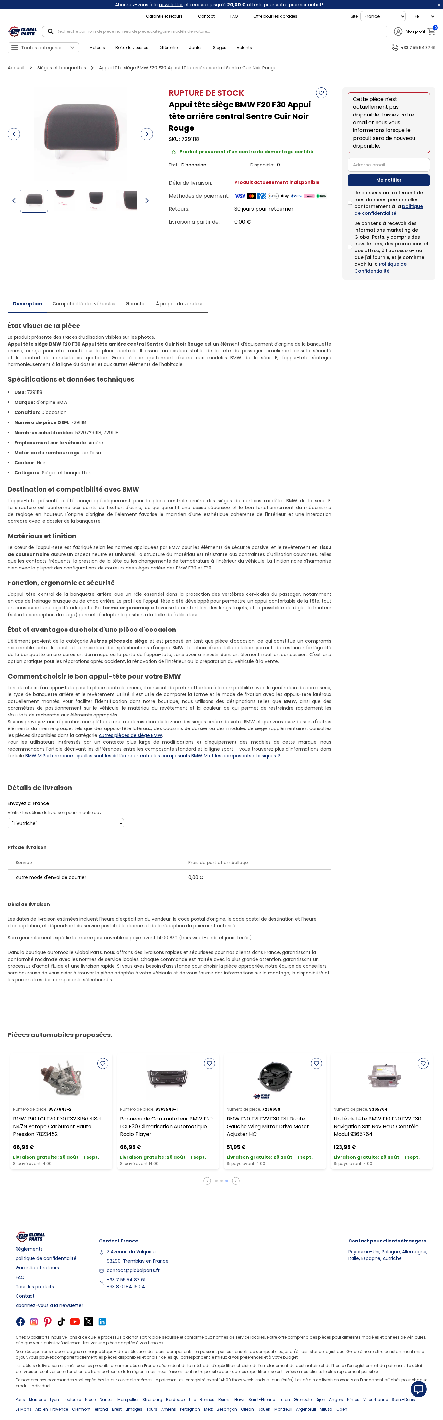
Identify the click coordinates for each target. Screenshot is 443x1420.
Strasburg (152, 1399)
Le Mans (23, 1409)
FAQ (234, 16)
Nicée (90, 1399)
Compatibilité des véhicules (84, 303)
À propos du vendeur (179, 303)
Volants (244, 47)
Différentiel (169, 47)
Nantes (107, 1399)
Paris (20, 1399)
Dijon (320, 1399)
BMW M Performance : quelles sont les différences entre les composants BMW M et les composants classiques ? (152, 756)
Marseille (37, 1399)
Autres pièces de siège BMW (130, 735)
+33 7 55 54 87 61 (126, 1280)
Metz (208, 1409)
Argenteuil (306, 1409)
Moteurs (97, 47)
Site (354, 16)
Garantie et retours (164, 16)
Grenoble (303, 1399)
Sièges (219, 47)
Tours (151, 1409)
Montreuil (283, 1409)
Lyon (54, 1399)
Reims (224, 1399)
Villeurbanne (375, 1399)
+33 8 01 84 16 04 (126, 1286)
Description (27, 303)
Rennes (207, 1399)
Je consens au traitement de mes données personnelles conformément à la (388, 203)
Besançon (227, 1409)
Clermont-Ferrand (90, 1409)
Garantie (136, 303)
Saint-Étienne (261, 1399)
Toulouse (72, 1399)
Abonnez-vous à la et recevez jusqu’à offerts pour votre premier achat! (219, 4)
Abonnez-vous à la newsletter (49, 1305)
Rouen (264, 1409)
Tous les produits (35, 1286)
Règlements (29, 1249)
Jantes (196, 47)
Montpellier (127, 1399)
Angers (336, 1399)
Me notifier (389, 180)
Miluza (326, 1409)
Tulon (284, 1399)
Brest (117, 1409)
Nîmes (353, 1399)
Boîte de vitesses (131, 47)
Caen (341, 1409)
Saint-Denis (403, 1399)
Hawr (239, 1399)
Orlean (247, 1409)
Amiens (168, 1409)
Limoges (134, 1409)
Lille (192, 1399)
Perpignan (190, 1409)
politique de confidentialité (388, 209)
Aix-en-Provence (51, 1409)
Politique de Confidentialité (380, 267)
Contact (206, 16)
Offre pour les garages (275, 16)
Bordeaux (175, 1399)
